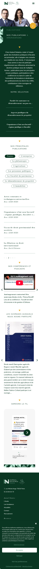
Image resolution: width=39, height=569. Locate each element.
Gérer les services (19, 544)
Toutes (10, 156)
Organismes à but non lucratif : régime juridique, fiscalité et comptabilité (19, 214)
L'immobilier (20, 186)
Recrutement (8, 514)
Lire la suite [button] (17, 428)
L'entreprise (26, 156)
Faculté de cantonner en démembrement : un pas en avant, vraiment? (19, 103)
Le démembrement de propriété (19, 181)
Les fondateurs (9, 504)
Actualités (7, 507)
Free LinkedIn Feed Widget (18, 456)
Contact (6, 510)
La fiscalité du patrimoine (19, 176)
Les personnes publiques (19, 171)
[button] (36, 524)
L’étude (6, 501)
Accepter (19, 550)
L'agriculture (19, 166)
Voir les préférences (19, 562)
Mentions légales (27, 566)
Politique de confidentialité (13, 566)
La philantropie (19, 161)
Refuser (19, 556)
